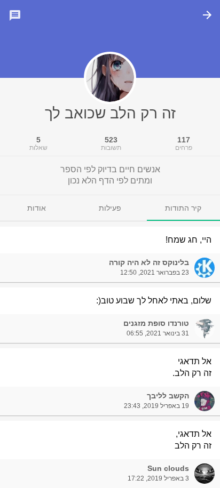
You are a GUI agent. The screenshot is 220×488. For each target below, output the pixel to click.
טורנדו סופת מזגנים (156, 323)
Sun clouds (168, 468)
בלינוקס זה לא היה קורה (149, 262)
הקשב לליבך (168, 395)
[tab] (183, 208)
